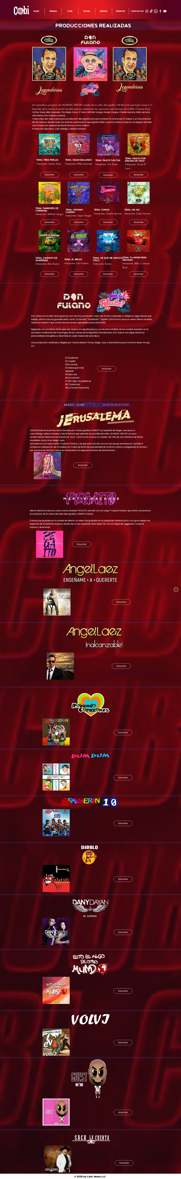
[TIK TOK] (151, 11)
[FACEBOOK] (160, 11)
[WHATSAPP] (156, 11)
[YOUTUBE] (165, 11)
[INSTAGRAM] (147, 11)
